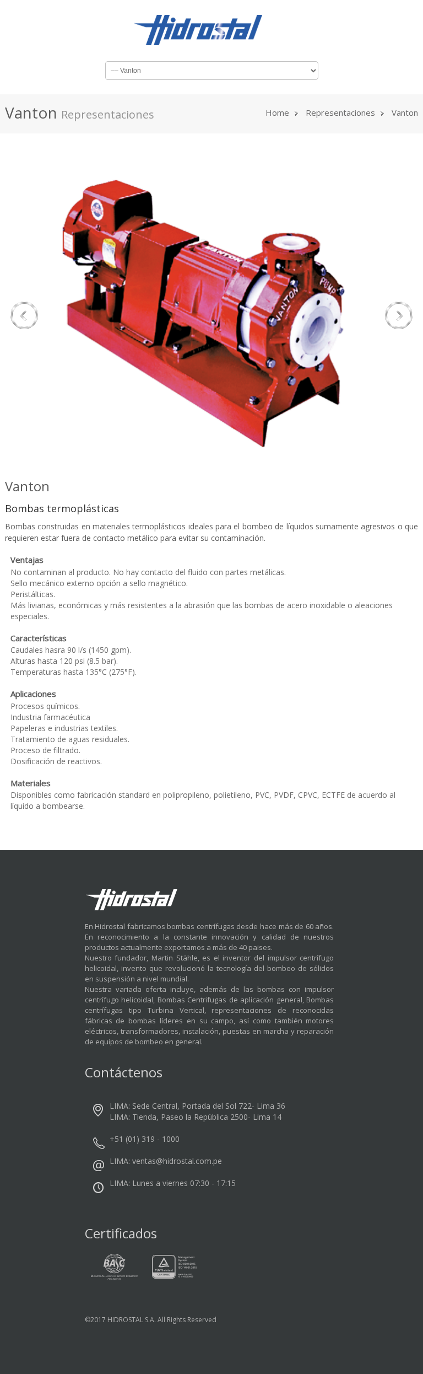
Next (399, 315)
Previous (24, 315)
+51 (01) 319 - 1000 (145, 1139)
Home (277, 112)
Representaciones (340, 112)
